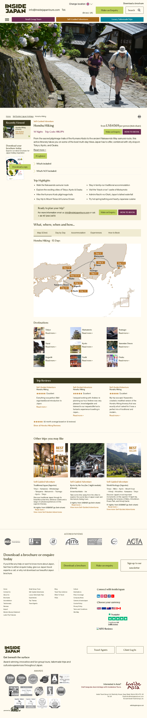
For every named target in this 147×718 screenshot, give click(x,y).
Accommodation (78, 233)
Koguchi (49, 357)
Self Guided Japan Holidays (23, 116)
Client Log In (129, 649)
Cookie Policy (78, 603)
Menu (7, 19)
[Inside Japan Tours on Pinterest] (105, 596)
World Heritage (113, 485)
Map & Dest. (42, 233)
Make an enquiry (104, 565)
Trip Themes (33, 600)
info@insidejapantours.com (44, 9)
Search (131, 10)
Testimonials (7, 603)
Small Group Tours (33, 19)
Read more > (40, 150)
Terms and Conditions (80, 609)
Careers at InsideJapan (81, 600)
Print (139, 116)
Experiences (96, 233)
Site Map (76, 612)
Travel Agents (33, 603)
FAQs (56, 598)
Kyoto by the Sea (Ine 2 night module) (85, 485)
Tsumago (122, 329)
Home (8, 116)
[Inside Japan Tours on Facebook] (109, 596)
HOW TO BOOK (131, 131)
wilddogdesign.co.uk (137, 705)
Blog (56, 589)
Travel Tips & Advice (61, 592)
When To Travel (59, 595)
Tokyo (48, 329)
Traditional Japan (41, 485)
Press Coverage (79, 595)
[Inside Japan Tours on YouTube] (112, 596)
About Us (6, 595)
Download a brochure (133, 3)
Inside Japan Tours (15, 7)
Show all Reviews (47, 425)
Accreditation (7, 600)
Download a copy (20, 166)
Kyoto (84, 343)
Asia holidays (98, 687)
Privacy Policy (78, 606)
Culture (76, 589)
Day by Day (60, 233)
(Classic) (18, 129)
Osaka (121, 357)
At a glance (40, 156)
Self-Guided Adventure (46, 387)
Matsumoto (87, 329)
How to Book (114, 233)
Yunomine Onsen (126, 343)
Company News (79, 598)
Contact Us (7, 592)
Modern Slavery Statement (11, 612)
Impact (5, 609)
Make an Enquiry (109, 10)
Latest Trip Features (9, 615)
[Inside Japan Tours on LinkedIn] (98, 596)
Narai (48, 343)
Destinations (77, 592)
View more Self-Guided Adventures (48, 512)
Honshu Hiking (40, 116)
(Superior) (52, 485)
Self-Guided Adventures (77, 19)
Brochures (6, 598)
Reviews (6, 606)
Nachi (84, 357)
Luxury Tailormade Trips (122, 19)
